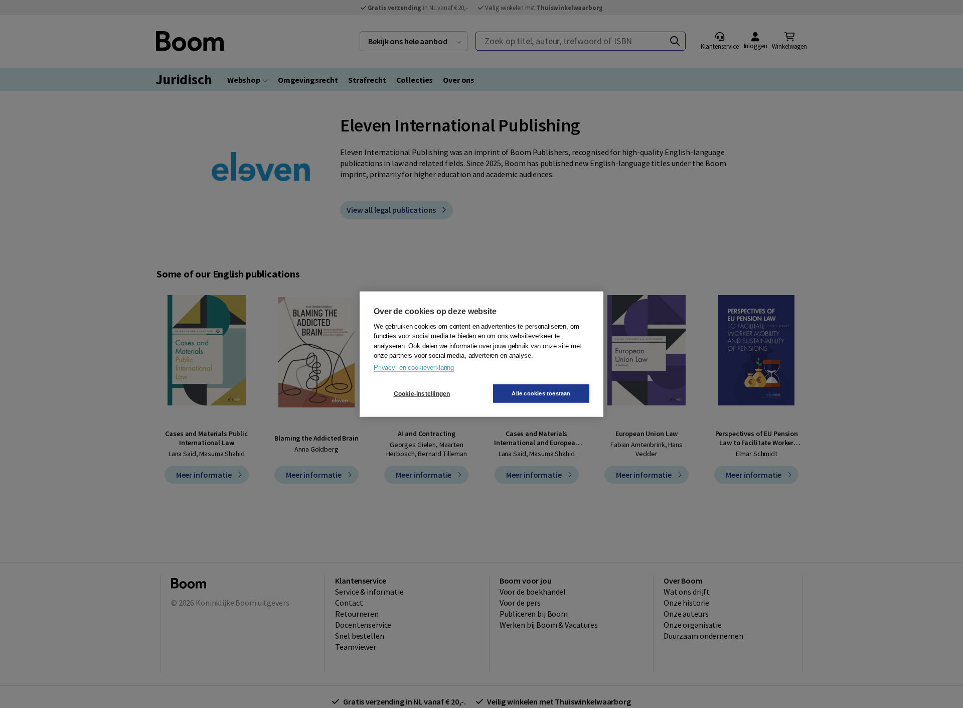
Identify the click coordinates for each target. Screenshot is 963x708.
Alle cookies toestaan (541, 393)
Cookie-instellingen (422, 393)
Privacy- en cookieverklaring (414, 367)
